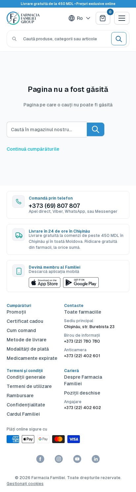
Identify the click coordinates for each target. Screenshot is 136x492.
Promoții (16, 312)
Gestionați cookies (25, 483)
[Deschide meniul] (121, 18)
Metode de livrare (27, 340)
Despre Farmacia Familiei (83, 380)
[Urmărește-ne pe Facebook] (40, 459)
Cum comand (21, 330)
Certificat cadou (25, 321)
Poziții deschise (82, 393)
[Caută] (14, 39)
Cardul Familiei (23, 414)
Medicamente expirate (32, 358)
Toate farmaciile (82, 312)
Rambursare (20, 395)
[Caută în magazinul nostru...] (95, 129)
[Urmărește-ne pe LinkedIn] (96, 459)
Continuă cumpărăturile (33, 149)
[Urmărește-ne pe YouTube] (77, 459)
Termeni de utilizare (29, 386)
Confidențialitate (26, 405)
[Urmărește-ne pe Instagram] (59, 459)
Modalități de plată (28, 349)
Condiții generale (26, 377)
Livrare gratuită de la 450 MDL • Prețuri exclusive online (68, 4)
